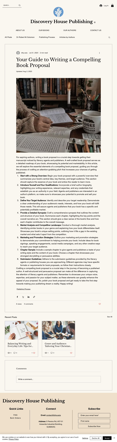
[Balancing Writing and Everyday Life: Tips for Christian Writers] (21, 330)
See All (109, 317)
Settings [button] (85, 438)
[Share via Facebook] (17, 297)
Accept (107, 438)
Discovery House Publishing (63, 21)
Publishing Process (47, 37)
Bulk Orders (15, 418)
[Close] (114, 438)
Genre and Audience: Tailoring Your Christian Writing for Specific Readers (57, 344)
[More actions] (99, 53)
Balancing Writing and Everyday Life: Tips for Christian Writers (20, 344)
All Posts (8, 37)
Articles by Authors (67, 37)
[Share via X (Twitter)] (23, 297)
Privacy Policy (14, 439)
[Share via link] (34, 297)
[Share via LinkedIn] (28, 297)
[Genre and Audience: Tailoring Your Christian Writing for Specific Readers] (58, 330)
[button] (112, 5)
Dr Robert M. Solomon (25, 37)
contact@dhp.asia (53, 415)
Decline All (95, 438)
